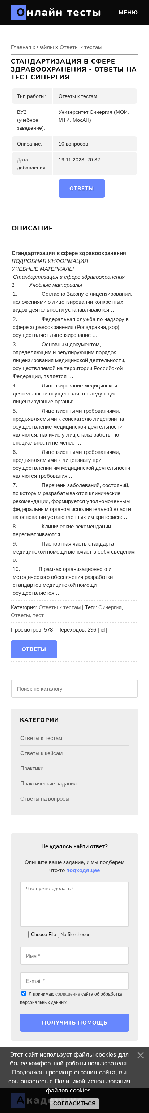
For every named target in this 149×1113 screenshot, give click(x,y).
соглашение (67, 994)
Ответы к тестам (81, 47)
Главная (21, 47)
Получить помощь (74, 1022)
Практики (31, 768)
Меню (127, 12)
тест (38, 615)
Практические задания (48, 783)
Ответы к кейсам (41, 753)
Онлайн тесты (59, 12)
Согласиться (74, 1103)
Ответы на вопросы (44, 799)
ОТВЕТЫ (81, 188)
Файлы (45, 47)
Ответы (20, 615)
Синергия (110, 607)
